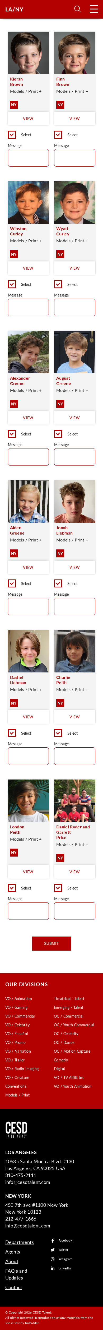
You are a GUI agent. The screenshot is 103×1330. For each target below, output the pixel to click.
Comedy (61, 1059)
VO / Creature (17, 1077)
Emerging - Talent (68, 1007)
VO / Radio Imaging (22, 1068)
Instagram (65, 1259)
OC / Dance (64, 1042)
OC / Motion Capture (72, 1051)
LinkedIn (64, 1268)
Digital (59, 1068)
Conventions (16, 1086)
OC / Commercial (68, 1016)
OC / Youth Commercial (74, 1024)
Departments (19, 1242)
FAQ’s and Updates (16, 1274)
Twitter (63, 1250)
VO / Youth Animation (72, 1086)
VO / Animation (18, 998)
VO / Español (16, 1033)
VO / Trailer (15, 1059)
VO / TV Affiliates (69, 1077)
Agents (12, 1251)
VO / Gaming (16, 1007)
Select (26, 134)
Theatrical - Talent (69, 998)
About (11, 1261)
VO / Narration (18, 1051)
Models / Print (17, 1095)
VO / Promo (15, 1042)
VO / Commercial (20, 1016)
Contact (13, 1287)
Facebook (65, 1241)
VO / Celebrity (17, 1024)
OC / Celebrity (66, 1033)
